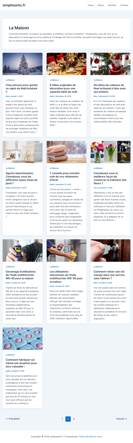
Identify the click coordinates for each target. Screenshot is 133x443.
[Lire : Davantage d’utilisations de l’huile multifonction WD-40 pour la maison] (22, 250)
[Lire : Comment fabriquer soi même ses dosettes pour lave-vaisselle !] (22, 338)
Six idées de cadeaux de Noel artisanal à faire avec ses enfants (110, 88)
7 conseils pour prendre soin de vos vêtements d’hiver (65, 177)
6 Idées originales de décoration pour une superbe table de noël (63, 88)
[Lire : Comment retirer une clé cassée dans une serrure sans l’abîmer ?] (110, 250)
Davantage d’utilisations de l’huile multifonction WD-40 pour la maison (21, 275)
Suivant (121, 418)
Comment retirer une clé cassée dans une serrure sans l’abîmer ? (109, 275)
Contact (124, 5)
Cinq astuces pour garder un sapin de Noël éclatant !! (22, 88)
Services (112, 5)
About (101, 5)
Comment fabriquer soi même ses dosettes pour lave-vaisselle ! (21, 363)
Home (91, 5)
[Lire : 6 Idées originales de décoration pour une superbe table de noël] (67, 63)
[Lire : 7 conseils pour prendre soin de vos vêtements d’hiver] (67, 152)
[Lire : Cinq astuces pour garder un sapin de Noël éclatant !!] (22, 63)
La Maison (10, 80)
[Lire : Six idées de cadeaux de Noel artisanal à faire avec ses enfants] (110, 63)
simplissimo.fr (14, 5)
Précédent (13, 418)
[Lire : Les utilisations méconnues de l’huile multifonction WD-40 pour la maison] (67, 250)
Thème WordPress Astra (90, 436)
